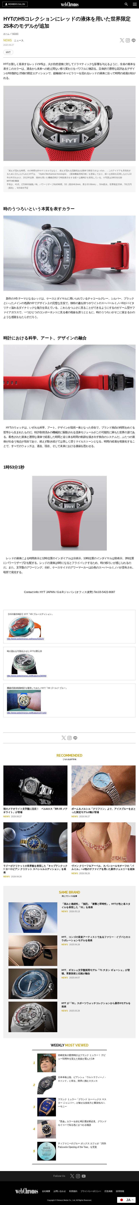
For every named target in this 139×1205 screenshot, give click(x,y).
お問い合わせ (60, 1191)
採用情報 (120, 1191)
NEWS (15, 34)
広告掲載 (108, 1191)
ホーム (6, 34)
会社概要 (46, 1191)
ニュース (19, 40)
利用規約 (73, 1191)
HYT (8, 52)
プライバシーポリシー (91, 1191)
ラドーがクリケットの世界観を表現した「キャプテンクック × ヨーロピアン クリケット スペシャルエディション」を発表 (35, 869)
